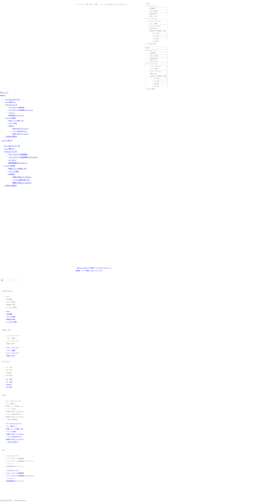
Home (148, 3)
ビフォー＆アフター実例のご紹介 (155, 27)
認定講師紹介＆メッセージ (17, 163)
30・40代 (156, 36)
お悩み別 (11, 174)
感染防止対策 (153, 13)
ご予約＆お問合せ (10, 185)
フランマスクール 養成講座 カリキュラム (23, 157)
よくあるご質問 (151, 43)
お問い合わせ (153, 16)
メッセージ (12, 160)
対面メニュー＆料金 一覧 (17, 168)
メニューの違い (13, 171)
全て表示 (156, 41)
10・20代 (156, 33)
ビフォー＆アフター (152, 18)
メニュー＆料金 (9, 166)
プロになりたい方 (10, 151)
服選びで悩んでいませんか (22, 183)
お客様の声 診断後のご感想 (158, 31)
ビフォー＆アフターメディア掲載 (155, 22)
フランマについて (151, 6)
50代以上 (156, 38)
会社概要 (152, 8)
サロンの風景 (153, 11)
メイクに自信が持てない (21, 180)
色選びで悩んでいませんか (22, 177)
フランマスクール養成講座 (17, 154)
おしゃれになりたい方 (12, 146)
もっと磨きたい (9, 149)
